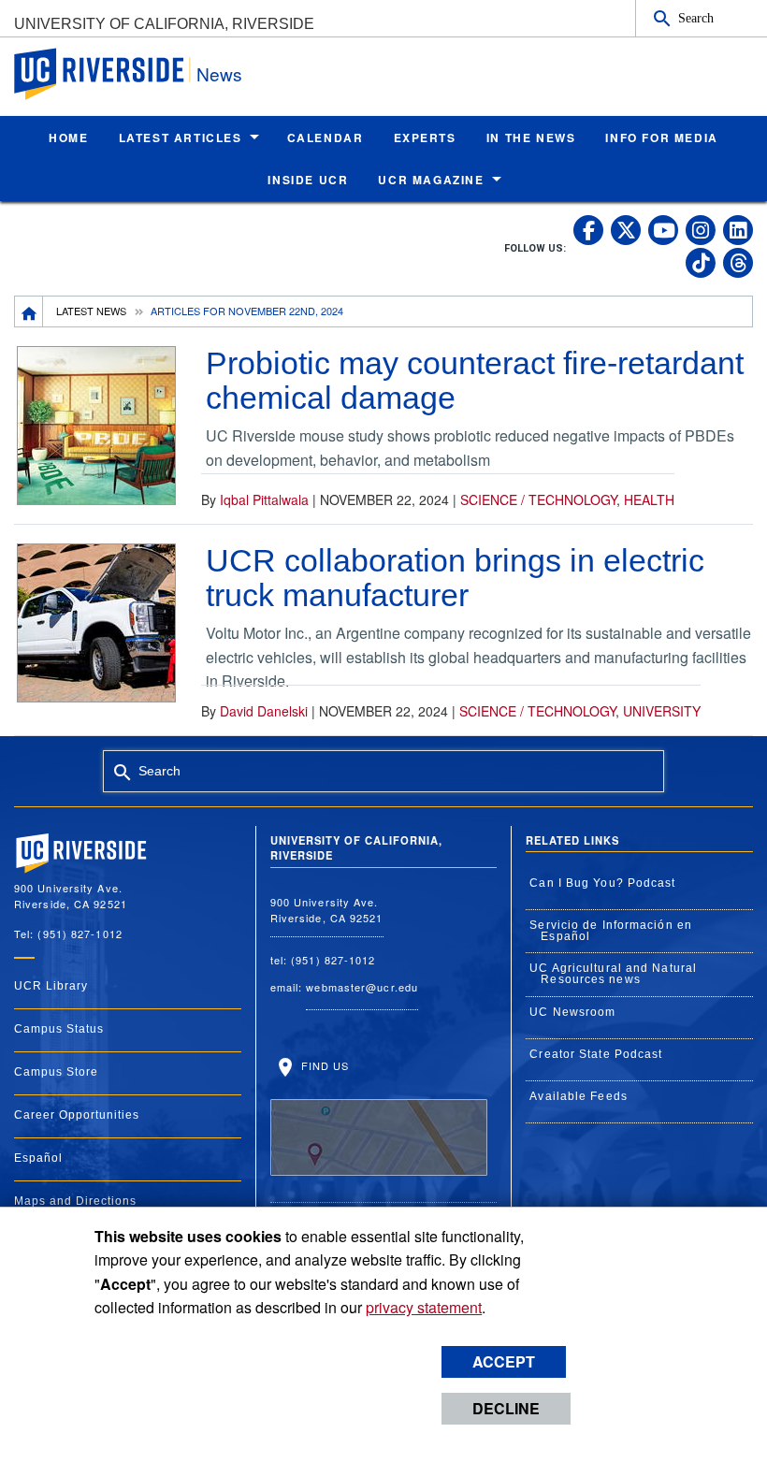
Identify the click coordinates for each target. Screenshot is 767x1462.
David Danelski (264, 711)
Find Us (323, 1065)
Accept (503, 1361)
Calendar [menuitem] (325, 137)
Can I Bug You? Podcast (602, 883)
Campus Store (56, 1071)
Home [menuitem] (68, 137)
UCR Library (51, 985)
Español (38, 1158)
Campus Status (59, 1028)
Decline (506, 1408)
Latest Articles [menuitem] (180, 137)
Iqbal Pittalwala (264, 499)
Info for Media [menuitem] (661, 137)
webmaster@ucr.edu (362, 986)
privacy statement (424, 1307)
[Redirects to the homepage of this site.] (29, 311)
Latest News (91, 310)
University (662, 711)
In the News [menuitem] (531, 137)
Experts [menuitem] (425, 137)
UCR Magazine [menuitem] (431, 179)
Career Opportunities (76, 1115)
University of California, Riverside (164, 24)
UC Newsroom (572, 1012)
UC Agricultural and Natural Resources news (613, 974)
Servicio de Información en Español (610, 931)
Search (696, 17)
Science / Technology (538, 499)
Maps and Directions (75, 1201)
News (219, 73)
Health (649, 499)
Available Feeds (578, 1096)
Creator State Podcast (595, 1054)
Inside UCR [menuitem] (308, 179)
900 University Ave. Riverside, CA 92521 (327, 909)
